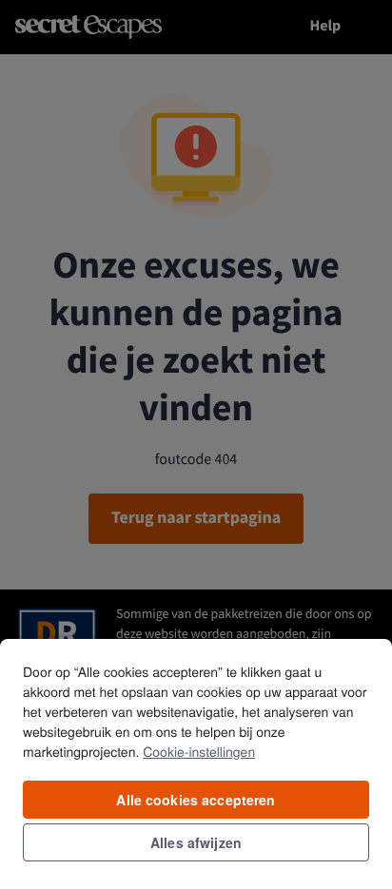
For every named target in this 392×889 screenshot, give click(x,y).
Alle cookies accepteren (195, 799)
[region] (196, 763)
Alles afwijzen (196, 842)
